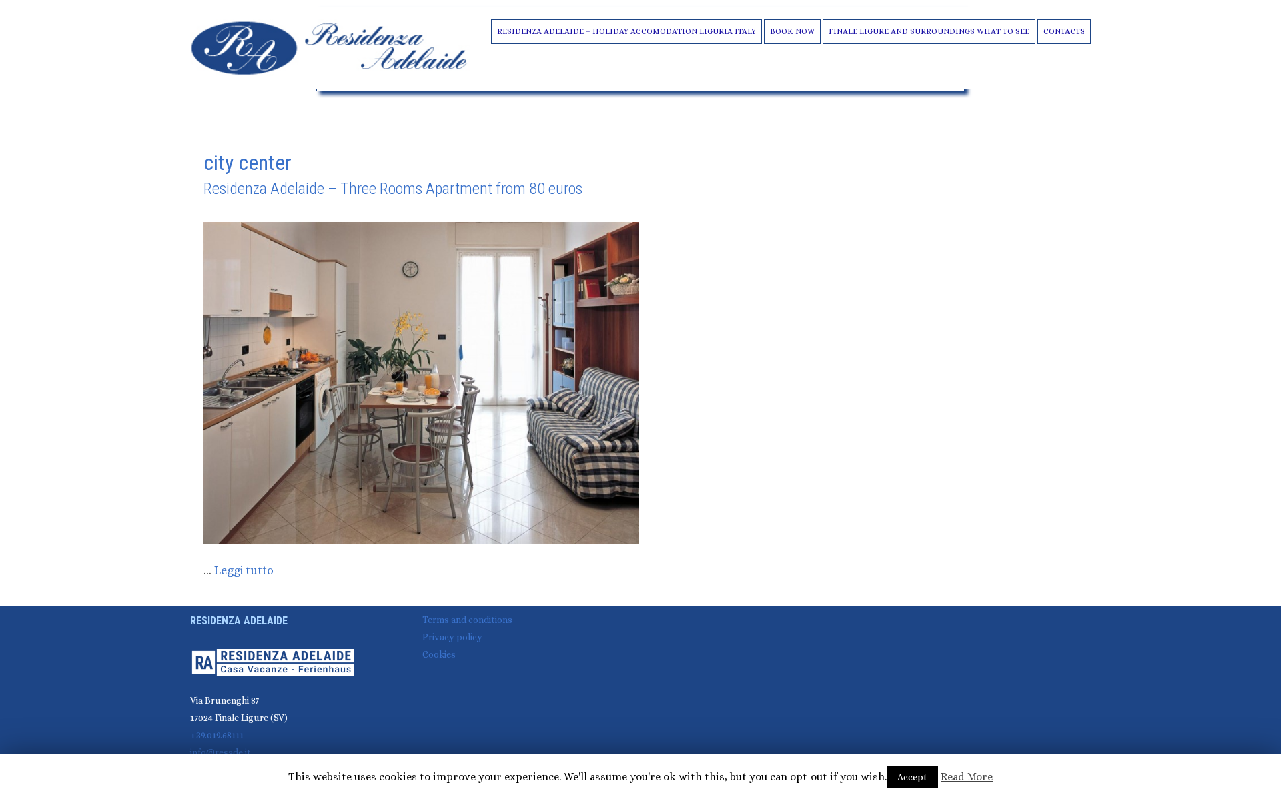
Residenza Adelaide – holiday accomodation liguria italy (626, 31)
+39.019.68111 (217, 735)
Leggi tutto (244, 570)
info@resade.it (220, 752)
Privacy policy (452, 637)
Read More (967, 776)
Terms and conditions (467, 619)
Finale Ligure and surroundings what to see (929, 31)
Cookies (439, 654)
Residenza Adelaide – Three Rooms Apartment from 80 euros (392, 188)
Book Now (792, 31)
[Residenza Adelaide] (330, 46)
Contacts (1064, 31)
